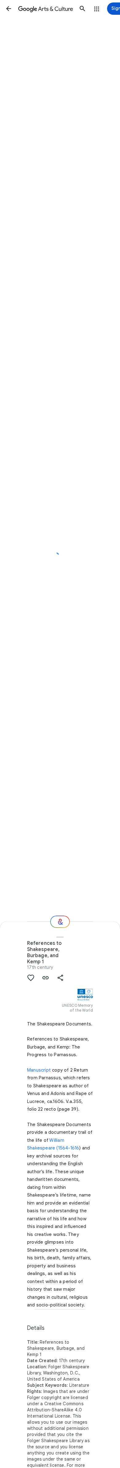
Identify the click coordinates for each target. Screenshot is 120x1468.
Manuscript (39, 1070)
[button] (8, 8)
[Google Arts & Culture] (45, 8)
